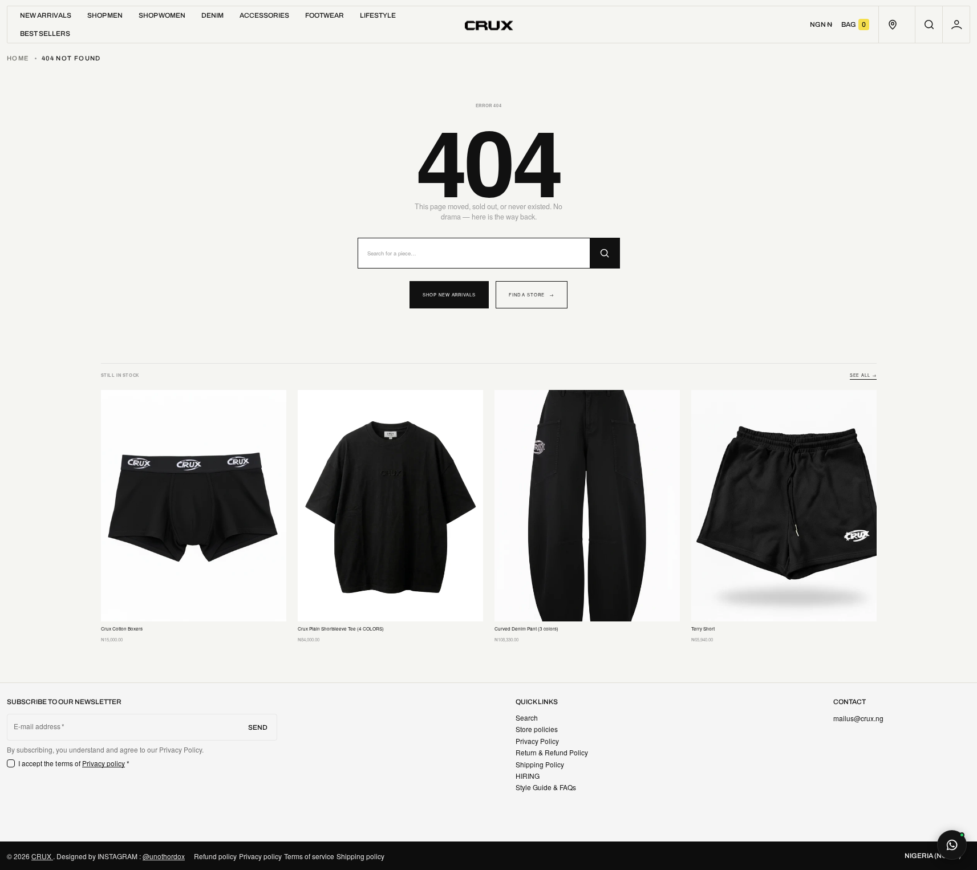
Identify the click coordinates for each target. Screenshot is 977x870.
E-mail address (37, 726)
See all (863, 375)
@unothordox (164, 856)
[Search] (604, 253)
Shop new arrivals (449, 294)
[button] (928, 24)
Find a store (531, 294)
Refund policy (215, 856)
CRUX (42, 856)
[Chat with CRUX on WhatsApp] (952, 845)
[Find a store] (892, 24)
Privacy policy (103, 763)
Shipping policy (360, 856)
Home (18, 58)
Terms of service (309, 856)
